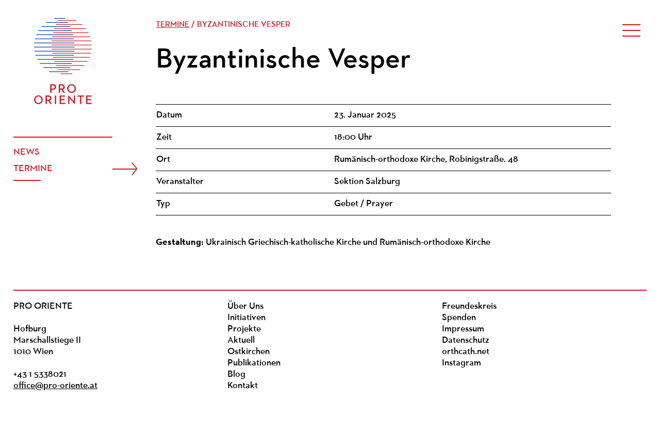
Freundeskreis (469, 306)
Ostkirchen (248, 352)
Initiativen (246, 318)
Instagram (461, 363)
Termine (33, 169)
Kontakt (242, 386)
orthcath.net (465, 352)
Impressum (463, 329)
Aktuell (241, 340)
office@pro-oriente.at (55, 386)
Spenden (459, 318)
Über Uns (245, 306)
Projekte (244, 329)
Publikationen (253, 363)
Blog (236, 374)
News (26, 152)
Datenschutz (465, 340)
